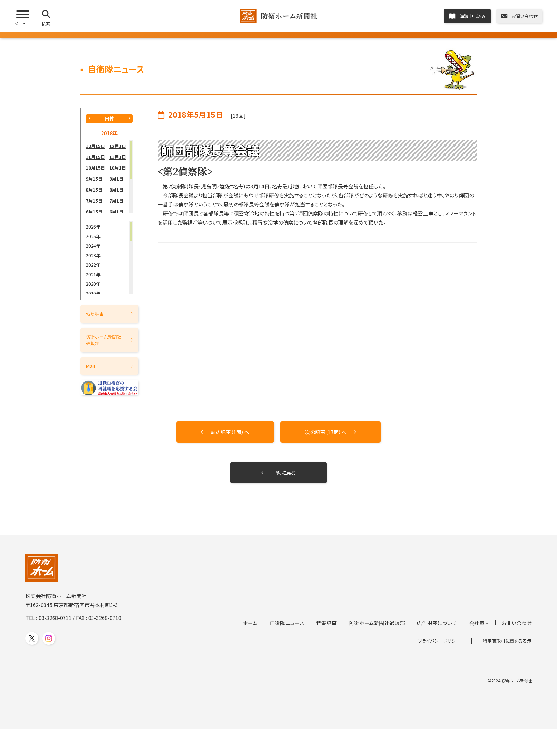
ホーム (250, 623)
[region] (109, 176)
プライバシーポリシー (439, 640)
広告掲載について (437, 623)
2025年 (93, 236)
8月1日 (116, 189)
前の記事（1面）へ (229, 432)
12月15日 (95, 146)
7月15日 (94, 200)
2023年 (93, 255)
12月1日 (117, 146)
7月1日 (116, 200)
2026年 (93, 226)
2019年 (93, 293)
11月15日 (95, 157)
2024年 (93, 245)
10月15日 (95, 167)
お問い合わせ (517, 623)
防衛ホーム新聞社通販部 (103, 339)
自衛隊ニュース (287, 623)
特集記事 (95, 314)
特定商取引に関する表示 (507, 640)
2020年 (93, 283)
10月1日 (117, 167)
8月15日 (94, 189)
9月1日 (116, 178)
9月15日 (94, 178)
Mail (90, 366)
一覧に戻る (283, 472)
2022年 (93, 264)
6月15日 (94, 211)
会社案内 (479, 623)
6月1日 (116, 211)
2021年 (93, 274)
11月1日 (117, 157)
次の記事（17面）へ (326, 432)
